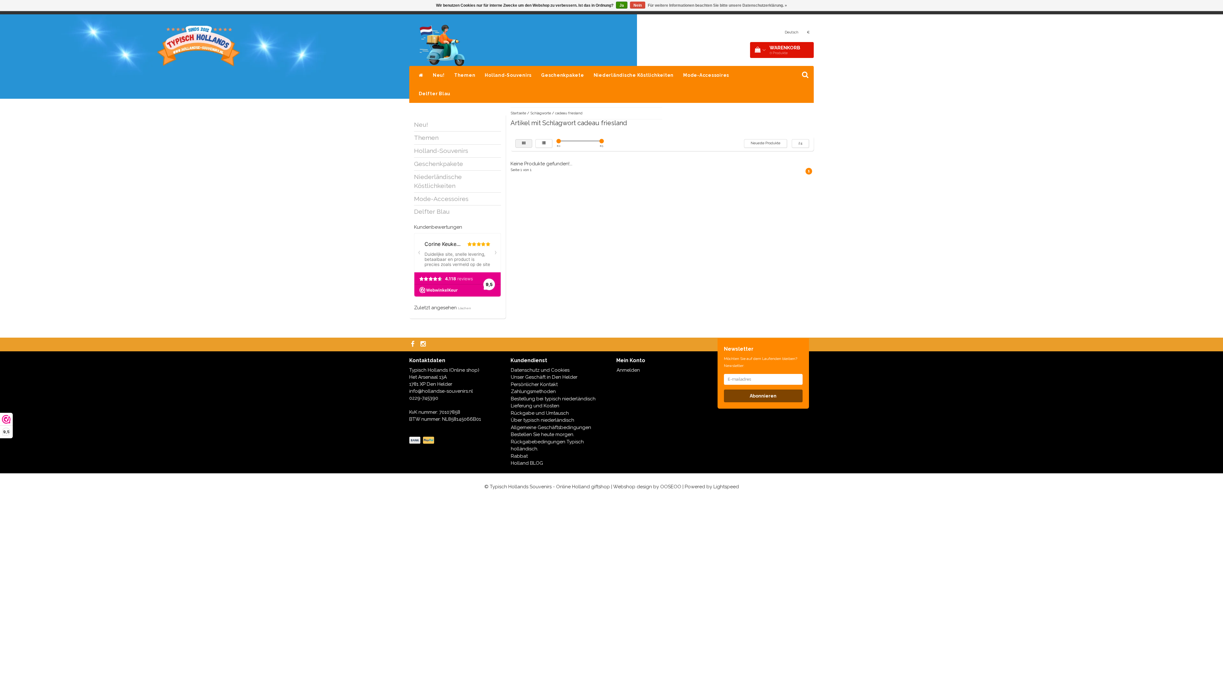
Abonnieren (763, 395)
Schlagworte (540, 113)
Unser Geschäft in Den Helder (544, 377)
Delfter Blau (434, 93)
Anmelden (628, 370)
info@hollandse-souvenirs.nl (441, 391)
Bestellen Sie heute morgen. (542, 434)
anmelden (724, 33)
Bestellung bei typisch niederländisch (553, 399)
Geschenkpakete (562, 75)
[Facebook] (413, 344)
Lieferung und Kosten (535, 406)
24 (800, 143)
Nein (637, 5)
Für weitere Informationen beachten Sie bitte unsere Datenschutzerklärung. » (717, 5)
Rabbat (519, 456)
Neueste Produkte (765, 143)
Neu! (439, 75)
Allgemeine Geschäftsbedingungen (551, 427)
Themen (465, 75)
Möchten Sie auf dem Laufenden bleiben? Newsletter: (760, 362)
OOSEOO (670, 487)
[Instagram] (423, 344)
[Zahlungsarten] (422, 440)
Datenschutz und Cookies (540, 370)
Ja (621, 5)
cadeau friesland (569, 113)
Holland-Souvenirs (508, 75)
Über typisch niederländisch (542, 420)
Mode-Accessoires (706, 75)
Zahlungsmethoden (533, 391)
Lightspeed (726, 487)
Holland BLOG (527, 463)
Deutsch (791, 32)
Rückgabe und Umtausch (540, 413)
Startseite (518, 113)
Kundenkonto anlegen (757, 33)
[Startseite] (421, 75)
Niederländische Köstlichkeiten (634, 75)
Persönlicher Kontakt (534, 384)
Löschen (464, 308)
